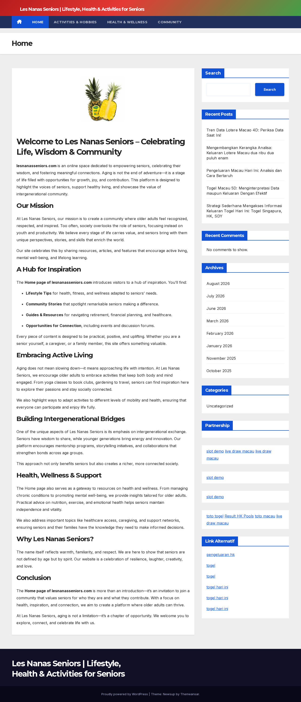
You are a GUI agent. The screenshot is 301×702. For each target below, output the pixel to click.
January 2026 (219, 345)
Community (170, 22)
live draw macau (239, 451)
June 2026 (216, 308)
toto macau (265, 516)
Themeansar (189, 694)
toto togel (214, 516)
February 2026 (220, 333)
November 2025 (221, 358)
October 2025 (218, 370)
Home (38, 22)
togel (210, 565)
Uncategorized (219, 406)
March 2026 (217, 321)
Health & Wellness (127, 22)
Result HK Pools (239, 516)
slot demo (215, 451)
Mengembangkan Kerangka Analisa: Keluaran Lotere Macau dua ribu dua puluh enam (240, 152)
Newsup (169, 694)
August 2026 (218, 283)
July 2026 (215, 296)
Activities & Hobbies (75, 22)
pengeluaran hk (220, 554)
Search (213, 73)
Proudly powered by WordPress (125, 694)
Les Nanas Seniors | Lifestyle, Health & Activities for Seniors (82, 9)
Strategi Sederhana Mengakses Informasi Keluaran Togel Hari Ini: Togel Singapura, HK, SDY (244, 210)
